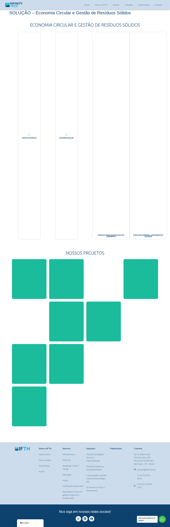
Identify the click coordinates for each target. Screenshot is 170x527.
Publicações (143, 4)
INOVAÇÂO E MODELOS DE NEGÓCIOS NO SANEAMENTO (111, 235)
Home (87, 4)
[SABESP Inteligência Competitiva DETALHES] (29, 321)
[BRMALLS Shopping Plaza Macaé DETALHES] (66, 279)
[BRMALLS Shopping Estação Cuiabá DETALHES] (141, 321)
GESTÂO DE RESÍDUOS (29, 138)
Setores (116, 4)
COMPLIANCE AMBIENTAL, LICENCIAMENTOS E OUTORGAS (148, 235)
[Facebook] (91, 518)
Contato (158, 4)
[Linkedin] (85, 518)
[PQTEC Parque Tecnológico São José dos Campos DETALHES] (29, 406)
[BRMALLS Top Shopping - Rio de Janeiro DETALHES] (103, 321)
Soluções (129, 4)
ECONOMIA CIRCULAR (66, 138)
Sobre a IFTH (101, 4)
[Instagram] (78, 518)
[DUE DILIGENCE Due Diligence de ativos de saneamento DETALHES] (103, 279)
